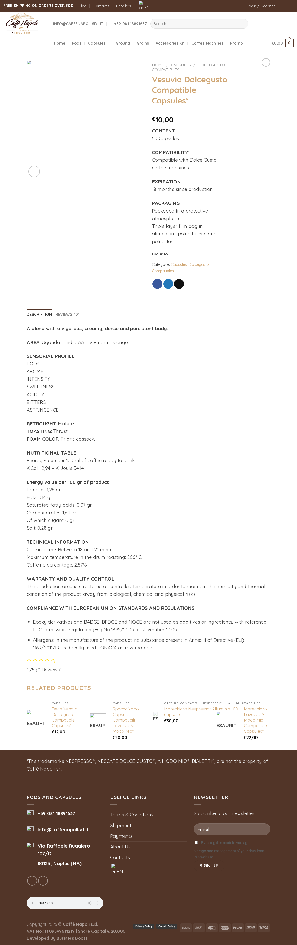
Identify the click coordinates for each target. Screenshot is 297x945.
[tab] (39, 314)
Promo (236, 43)
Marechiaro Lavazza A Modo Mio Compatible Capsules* (255, 720)
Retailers (123, 5)
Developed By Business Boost (57, 938)
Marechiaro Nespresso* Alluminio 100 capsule (201, 711)
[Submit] (242, 24)
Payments (121, 836)
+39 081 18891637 (56, 813)
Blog (83, 5)
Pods (76, 43)
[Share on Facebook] (157, 284)
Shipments (122, 825)
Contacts (101, 5)
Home (59, 43)
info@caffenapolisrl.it (63, 829)
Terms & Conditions (131, 815)
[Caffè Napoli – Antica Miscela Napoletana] (22, 23)
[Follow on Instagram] (290, 6)
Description (39, 314)
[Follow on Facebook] (285, 6)
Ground (123, 43)
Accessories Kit (170, 43)
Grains (143, 43)
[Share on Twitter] (168, 284)
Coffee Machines (207, 43)
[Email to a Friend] (179, 284)
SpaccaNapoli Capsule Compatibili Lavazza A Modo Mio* (127, 720)
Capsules (97, 43)
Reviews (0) (67, 314)
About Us (120, 847)
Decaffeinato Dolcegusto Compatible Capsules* (64, 717)
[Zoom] (34, 171)
